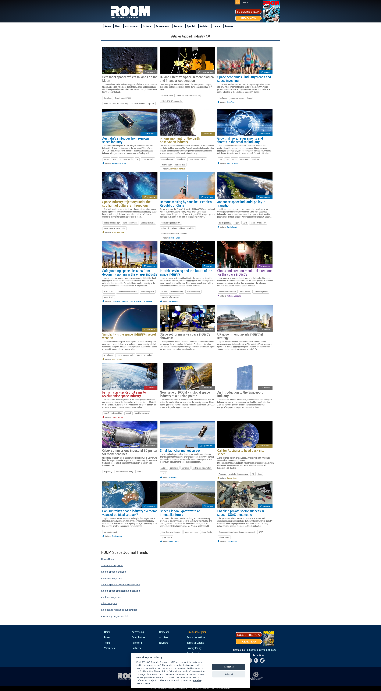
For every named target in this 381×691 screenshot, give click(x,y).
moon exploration (138, 103)
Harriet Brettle (136, 301)
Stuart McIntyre (232, 163)
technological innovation (202, 467)
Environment (162, 26)
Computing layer (167, 159)
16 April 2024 (266, 388)
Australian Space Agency (238, 474)
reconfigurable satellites (113, 413)
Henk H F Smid (174, 238)
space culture (245, 291)
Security (178, 26)
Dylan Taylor (231, 102)
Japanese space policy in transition (241, 203)
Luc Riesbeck (147, 301)
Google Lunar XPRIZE (123, 98)
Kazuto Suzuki (232, 227)
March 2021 (209, 134)
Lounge (216, 26)
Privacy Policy (194, 648)
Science (147, 26)
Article (163, 467)
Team (107, 642)
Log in (245, 2)
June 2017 (267, 72)
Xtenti (163, 473)
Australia (222, 474)
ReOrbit (128, 413)
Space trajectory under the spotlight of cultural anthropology (126, 203)
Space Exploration (147, 222)
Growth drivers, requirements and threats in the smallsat (240, 140)
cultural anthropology (112, 222)
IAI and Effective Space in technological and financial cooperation (187, 78)
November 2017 (265, 197)
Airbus (106, 159)
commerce (174, 467)
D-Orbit (164, 291)
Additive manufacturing (124, 471)
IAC (253, 474)
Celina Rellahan (117, 417)
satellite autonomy (142, 413)
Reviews (229, 26)
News (118, 26)
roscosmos (244, 159)
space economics (237, 98)
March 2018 (266, 506)
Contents (164, 632)
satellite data (180, 164)
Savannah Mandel (118, 232)
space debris (108, 297)
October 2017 (151, 506)
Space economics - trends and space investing (244, 78)
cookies (197, 680)
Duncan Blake (231, 478)
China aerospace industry (170, 222)
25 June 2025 (266, 330)
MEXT (245, 222)
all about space (109, 603)
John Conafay (117, 359)
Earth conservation (130, 222)
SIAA (259, 474)
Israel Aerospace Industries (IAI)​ (189, 95)
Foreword (137, 642)
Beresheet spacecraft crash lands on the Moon (129, 78)
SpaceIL (151, 103)
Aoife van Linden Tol (234, 296)
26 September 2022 (207, 330)
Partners (136, 648)
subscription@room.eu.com (261, 650)
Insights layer (166, 164)
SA (137, 159)
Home (107, 26)
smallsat (255, 159)
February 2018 (265, 134)
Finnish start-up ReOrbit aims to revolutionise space (124, 394)
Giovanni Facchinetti (119, 163)
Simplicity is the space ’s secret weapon (129, 336)
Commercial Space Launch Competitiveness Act (237, 532)
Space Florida (207, 532)
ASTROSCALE (109, 291)
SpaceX (250, 98)
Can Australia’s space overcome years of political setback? (129, 512)
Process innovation (144, 355)
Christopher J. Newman (120, 301)
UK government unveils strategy (240, 336)
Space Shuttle (166, 537)
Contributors (138, 637)
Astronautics (132, 26)
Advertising (138, 632)
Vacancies (109, 648)
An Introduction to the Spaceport (240, 394)
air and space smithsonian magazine (120, 590)
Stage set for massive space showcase (185, 336)
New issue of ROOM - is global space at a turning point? (185, 394)
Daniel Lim (173, 477)
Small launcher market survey (180, 450)
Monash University (111, 532)
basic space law (225, 222)
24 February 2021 (150, 446)
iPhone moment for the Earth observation (180, 140)
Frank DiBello (174, 541)
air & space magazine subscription (119, 609)
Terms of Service (195, 642)
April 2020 (210, 506)
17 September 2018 (207, 72)
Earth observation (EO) (197, 159)
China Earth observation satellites (174, 233)
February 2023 (208, 197)
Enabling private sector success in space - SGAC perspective (240, 512)
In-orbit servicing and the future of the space (186, 272)
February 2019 (265, 266)
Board (107, 637)
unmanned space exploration (114, 228)
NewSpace (223, 98)
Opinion (204, 26)
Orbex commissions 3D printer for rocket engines (129, 452)
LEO (227, 159)
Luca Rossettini (174, 301)
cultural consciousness (227, 291)
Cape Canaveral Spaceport (171, 532)
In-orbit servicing (176, 291)
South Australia (147, 159)
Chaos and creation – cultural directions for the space (244, 272)
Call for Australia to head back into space (240, 452)
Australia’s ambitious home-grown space (125, 140)
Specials (191, 26)
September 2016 (208, 446)
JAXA (114, 159)
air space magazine (111, 578)
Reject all (229, 674)
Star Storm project (261, 291)
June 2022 (209, 266)
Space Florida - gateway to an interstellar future (180, 512)
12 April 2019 (151, 72)
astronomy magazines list (114, 616)
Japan (237, 222)
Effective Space (167, 95)
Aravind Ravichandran (177, 169)
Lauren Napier (232, 541)
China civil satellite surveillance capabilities (177, 228)
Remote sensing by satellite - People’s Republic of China (186, 203)
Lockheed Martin (126, 159)
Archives (163, 637)
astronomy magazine (112, 565)
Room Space (108, 559)
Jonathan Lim (117, 536)
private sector (224, 537)
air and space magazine (114, 571)
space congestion (147, 291)
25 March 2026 (208, 388)
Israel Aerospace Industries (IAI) (116, 103)
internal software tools (125, 355)
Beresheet (107, 98)
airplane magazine (111, 597)
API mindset (108, 355)
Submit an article (196, 637)
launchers (185, 467)
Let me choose (143, 683)
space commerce (191, 532)
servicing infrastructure (170, 297)
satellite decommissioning (127, 291)
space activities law (258, 222)
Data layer (181, 159)
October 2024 (151, 197)
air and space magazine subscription (120, 584)
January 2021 (151, 266)
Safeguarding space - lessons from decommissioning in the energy (129, 272)
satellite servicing (193, 291)
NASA (234, 159)
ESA (220, 159)
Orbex (139, 471)
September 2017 (150, 134)
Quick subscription (197, 632)
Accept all (229, 667)
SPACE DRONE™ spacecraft (171, 101)
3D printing (108, 471)
